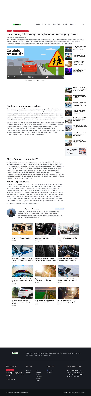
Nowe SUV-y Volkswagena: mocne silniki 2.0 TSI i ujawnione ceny (22, 237)
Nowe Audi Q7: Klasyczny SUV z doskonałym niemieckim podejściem (45, 238)
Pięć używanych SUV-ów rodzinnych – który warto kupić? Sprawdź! (79, 142)
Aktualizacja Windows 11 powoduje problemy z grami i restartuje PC (79, 70)
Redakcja (28, 370)
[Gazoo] (16, 24)
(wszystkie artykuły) (60, 208)
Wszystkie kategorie (38, 377)
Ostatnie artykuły (38, 373)
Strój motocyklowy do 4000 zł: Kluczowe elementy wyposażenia (72, 151)
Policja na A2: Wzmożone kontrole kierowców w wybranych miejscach (79, 48)
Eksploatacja (56, 24)
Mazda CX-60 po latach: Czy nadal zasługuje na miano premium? (79, 111)
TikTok (50, 372)
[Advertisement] (45, 11)
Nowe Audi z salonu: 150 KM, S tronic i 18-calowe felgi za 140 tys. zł (79, 119)
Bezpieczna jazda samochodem (21, 31)
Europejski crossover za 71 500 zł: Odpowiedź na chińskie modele (80, 134)
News (49, 24)
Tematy (38, 380)
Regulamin (64, 392)
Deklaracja (28, 372)
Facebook (50, 370)
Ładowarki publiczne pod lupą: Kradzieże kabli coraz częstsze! (80, 127)
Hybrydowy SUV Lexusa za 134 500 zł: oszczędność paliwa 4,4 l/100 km (80, 89)
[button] (83, 24)
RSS (37, 370)
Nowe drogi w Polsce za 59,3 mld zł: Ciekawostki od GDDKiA (79, 96)
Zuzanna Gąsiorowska (20, 37)
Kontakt (28, 375)
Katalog (72, 24)
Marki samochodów (41, 24)
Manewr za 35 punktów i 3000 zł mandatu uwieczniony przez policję (79, 104)
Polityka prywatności (74, 392)
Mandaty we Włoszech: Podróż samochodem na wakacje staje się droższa (79, 55)
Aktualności (10, 370)
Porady (65, 24)
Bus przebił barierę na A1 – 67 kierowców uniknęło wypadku (67, 301)
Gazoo (11, 392)
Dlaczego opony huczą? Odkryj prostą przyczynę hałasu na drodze (45, 259)
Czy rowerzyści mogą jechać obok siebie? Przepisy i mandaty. (78, 63)
